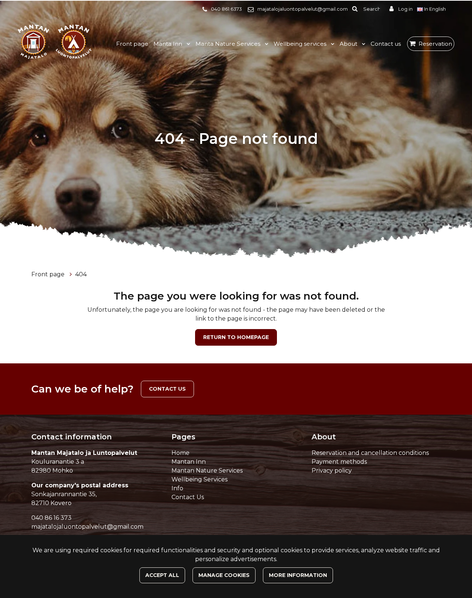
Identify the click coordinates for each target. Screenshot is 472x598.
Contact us (386, 43)
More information (298, 575)
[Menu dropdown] (187, 44)
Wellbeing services (301, 43)
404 (81, 274)
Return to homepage (236, 337)
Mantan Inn (188, 461)
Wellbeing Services (199, 479)
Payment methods (339, 461)
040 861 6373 (226, 9)
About (349, 43)
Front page (132, 43)
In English (435, 9)
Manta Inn (168, 43)
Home (180, 452)
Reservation (435, 43)
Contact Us (187, 497)
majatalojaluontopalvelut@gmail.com (302, 9)
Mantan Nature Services (207, 470)
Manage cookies (224, 575)
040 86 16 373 (51, 517)
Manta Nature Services (228, 43)
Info (177, 488)
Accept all (162, 575)
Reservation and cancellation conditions (370, 452)
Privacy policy (332, 470)
